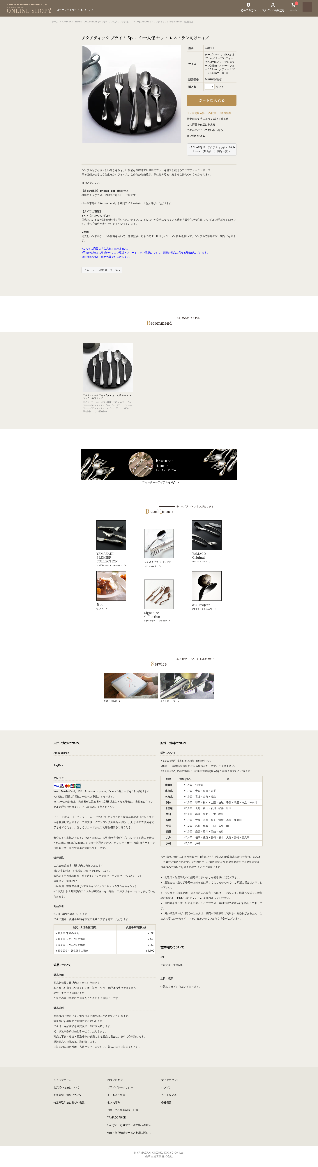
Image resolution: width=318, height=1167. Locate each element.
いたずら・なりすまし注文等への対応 (129, 1125)
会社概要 (166, 1102)
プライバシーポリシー (120, 1087)
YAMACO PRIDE (116, 1117)
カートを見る (169, 1094)
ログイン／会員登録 (273, 10)
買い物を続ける (196, 135)
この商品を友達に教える (201, 124)
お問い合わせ (115, 1079)
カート (293, 7)
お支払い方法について (66, 1087)
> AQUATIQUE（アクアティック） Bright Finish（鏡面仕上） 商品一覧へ (212, 149)
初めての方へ (248, 10)
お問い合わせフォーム (189, 897)
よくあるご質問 (116, 1094)
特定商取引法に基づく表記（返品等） (209, 118)
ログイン (166, 1087)
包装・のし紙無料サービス (122, 1110)
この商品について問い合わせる (205, 130)
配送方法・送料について (68, 1094)
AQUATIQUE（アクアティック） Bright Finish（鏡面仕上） (166, 21)
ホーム (55, 21)
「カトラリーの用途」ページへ (102, 270)
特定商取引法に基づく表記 (69, 1102)
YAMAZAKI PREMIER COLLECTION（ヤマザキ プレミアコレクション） (97, 21)
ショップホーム (63, 1079)
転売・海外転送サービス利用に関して (129, 1132)
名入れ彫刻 (113, 1102)
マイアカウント (170, 1079)
